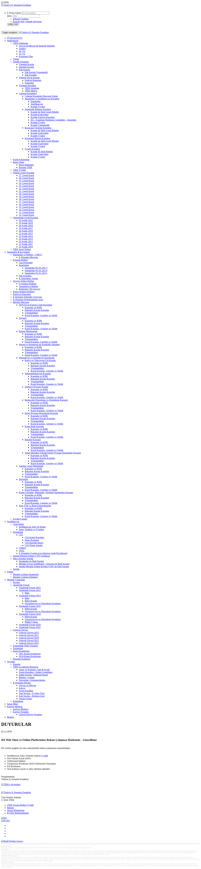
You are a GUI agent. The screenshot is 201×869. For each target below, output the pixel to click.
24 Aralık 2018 (26, 225)
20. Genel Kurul (26, 194)
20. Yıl (22, 51)
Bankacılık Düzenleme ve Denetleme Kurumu (46, 400)
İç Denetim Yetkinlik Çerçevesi (27, 297)
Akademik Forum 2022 (30, 627)
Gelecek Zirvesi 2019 (29, 638)
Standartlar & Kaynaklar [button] (18, 252)
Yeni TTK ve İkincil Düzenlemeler (35, 505)
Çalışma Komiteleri (28, 93)
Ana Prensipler (26, 262)
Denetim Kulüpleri (21, 659)
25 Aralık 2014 (26, 236)
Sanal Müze (12, 704)
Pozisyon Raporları (22, 294)
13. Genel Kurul (26, 212)
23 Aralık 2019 (26, 223)
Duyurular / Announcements (32, 680)
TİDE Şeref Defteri (22, 249)
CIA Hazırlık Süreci (34, 542)
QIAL (22, 550)
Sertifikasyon (37, 104)
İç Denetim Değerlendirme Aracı (28, 299)
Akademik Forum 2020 (30, 624)
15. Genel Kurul (26, 207)
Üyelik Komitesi (32, 149)
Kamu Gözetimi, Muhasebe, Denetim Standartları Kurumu (46, 492)
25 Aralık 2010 (26, 246)
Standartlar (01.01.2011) (36, 273)
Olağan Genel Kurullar (23, 172)
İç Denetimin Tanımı (28, 278)
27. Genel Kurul (26, 175)
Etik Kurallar (31, 75)
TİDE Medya (31, 91)
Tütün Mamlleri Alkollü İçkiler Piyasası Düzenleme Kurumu (53, 453)
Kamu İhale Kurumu (34, 426)
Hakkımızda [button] (12, 40)
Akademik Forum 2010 (30, 587)
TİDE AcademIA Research (25, 667)
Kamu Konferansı (21, 651)
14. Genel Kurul (26, 209)
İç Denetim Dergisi (22, 683)
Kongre (16, 582)
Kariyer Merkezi (20, 709)
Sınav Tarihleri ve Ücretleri (31, 529)
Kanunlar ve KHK (33, 307)
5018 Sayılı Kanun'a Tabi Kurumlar (35, 305)
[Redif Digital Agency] (12, 841)
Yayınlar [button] (11, 661)
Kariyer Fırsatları (21, 712)
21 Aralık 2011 (26, 244)
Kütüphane (18, 701)
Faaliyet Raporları (33, 80)
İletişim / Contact (27, 677)
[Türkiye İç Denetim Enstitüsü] (16, 5)
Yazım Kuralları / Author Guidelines (35, 672)
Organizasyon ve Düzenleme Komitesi (43, 603)
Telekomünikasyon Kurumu (38, 373)
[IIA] (4, 818)
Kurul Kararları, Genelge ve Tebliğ (41, 315)
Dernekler (23, 479)
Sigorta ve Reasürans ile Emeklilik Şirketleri (39, 344)
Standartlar (36, 101)
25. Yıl (22, 54)
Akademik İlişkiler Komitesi (38, 109)
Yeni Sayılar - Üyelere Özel (31, 693)
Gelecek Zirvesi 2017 (29, 635)
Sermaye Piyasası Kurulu (36, 387)
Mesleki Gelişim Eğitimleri (25, 577)
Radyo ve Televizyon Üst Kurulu (40, 360)
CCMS (44, 755)
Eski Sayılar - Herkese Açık (32, 696)
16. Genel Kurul (26, 204)
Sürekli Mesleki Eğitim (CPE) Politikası (31, 556)
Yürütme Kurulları (27, 85)
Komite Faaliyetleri (39, 114)
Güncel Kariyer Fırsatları (30, 714)
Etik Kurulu (24, 69)
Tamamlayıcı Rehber (28, 286)
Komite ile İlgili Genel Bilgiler (45, 112)
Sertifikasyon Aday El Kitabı (32, 527)
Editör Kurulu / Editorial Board (33, 675)
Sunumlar (29, 83)
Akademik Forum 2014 (30, 595)
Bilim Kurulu (31, 601)
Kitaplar (16, 664)
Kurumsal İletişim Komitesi (37, 138)
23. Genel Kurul (26, 186)
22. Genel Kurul (26, 188)
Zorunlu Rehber (20, 260)
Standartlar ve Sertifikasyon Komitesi (42, 98)
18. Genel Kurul (26, 199)
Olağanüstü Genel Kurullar (25, 217)
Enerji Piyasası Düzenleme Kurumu (41, 413)
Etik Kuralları (25, 276)
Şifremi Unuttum (21, 19)
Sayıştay (23, 318)
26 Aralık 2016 (26, 231)
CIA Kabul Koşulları (34, 537)
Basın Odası (18, 162)
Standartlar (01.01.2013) (36, 270)
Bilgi (27, 593)
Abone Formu (25, 698)
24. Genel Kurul (26, 183)
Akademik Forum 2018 (30, 614)
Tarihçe (22, 48)
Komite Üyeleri (38, 106)
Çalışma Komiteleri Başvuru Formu (41, 96)
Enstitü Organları (21, 61)
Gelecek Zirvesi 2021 (29, 640)
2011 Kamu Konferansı (30, 653)
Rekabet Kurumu (33, 439)
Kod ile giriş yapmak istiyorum (27, 21)
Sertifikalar (18, 532)
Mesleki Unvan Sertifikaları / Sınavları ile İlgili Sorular (44, 564)
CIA (21, 535)
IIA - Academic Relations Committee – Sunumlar (53, 120)
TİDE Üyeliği (19, 170)
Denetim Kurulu (26, 67)
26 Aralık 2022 (26, 220)
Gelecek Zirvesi (20, 630)
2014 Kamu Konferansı (30, 656)
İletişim (10, 717)
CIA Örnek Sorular (34, 545)
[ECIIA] (5, 820)
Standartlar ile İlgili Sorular (31, 561)
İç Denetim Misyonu (28, 257)
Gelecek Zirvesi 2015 (29, 632)
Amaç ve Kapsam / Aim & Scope (34, 669)
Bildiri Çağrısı (31, 622)
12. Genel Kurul (26, 215)
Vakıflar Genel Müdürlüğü (31, 466)
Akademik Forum (21, 585)
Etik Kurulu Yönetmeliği (36, 72)
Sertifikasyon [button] (13, 521)
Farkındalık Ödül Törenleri (25, 646)
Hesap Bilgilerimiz (15, 810)
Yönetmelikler (31, 313)
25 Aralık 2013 (26, 239)
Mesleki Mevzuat (21, 302)
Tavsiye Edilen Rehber (23, 281)
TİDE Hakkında (20, 43)
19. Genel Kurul (26, 196)
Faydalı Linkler (20, 519)
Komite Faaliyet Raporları (43, 117)
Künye (22, 688)
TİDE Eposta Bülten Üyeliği (20, 805)
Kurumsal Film (26, 56)
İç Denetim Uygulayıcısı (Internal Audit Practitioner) (43, 553)
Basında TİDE (25, 167)
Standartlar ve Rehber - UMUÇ (27, 254)
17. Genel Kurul (26, 202)
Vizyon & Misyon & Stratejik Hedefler (37, 46)
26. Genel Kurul (26, 178)
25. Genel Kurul (26, 180)
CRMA (22, 548)
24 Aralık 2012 (26, 241)
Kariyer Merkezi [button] (14, 706)
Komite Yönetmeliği (40, 125)
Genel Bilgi (18, 524)
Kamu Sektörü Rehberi (23, 291)
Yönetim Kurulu (26, 64)
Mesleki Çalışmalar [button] (16, 579)
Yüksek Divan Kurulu (29, 77)
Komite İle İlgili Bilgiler (42, 151)
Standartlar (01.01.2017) (36, 268)
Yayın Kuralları (26, 690)
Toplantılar (18, 648)
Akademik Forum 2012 (30, 590)
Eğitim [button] (10, 572)
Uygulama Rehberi (27, 283)
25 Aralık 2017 (26, 228)
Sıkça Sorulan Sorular (23, 558)
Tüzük (16, 59)
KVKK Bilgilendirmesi (18, 813)
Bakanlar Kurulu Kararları (37, 310)
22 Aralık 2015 (26, 233)
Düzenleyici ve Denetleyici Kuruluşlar (36, 357)
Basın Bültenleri (26, 165)
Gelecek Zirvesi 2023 (29, 643)
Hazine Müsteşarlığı (28, 331)
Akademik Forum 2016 (30, 606)
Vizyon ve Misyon (27, 685)
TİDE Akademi (32, 88)
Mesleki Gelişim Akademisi (26, 574)
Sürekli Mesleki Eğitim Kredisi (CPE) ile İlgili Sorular (44, 566)
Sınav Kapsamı (32, 540)
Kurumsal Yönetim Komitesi (38, 128)
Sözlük (16, 569)
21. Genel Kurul (26, 191)
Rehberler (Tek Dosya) (29, 289)
